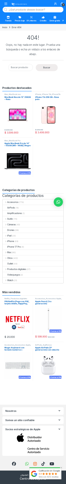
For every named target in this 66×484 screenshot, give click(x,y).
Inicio (4, 27)
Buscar (46, 67)
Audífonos (47, 345)
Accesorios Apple (53, 298)
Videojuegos (13, 274)
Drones (10, 230)
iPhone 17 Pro (14, 246)
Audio (10, 218)
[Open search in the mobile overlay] (33, 9)
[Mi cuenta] (55, 4)
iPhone (38, 94)
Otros (10, 258)
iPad (9, 235)
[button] (58, 202)
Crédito (43, 20)
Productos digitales (16, 269)
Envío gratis (55, 20)
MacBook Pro (14, 141)
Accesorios (12, 202)
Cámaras (11, 224)
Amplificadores (14, 213)
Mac (6, 94)
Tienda (8, 20)
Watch (10, 280)
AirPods (11, 207)
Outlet (10, 263)
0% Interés (31, 20)
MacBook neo (15, 94)
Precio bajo (20, 20)
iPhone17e (56, 94)
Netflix (7, 298)
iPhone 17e (46, 94)
